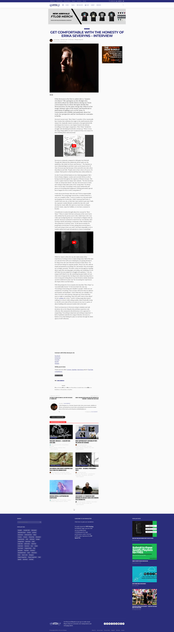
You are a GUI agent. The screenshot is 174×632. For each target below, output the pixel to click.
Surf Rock (25, 559)
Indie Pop (60, 447)
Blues (35, 534)
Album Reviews (84, 465)
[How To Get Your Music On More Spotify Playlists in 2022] (144, 529)
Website (57, 363)
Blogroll (73, 1)
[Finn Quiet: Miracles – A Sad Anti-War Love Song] (61, 432)
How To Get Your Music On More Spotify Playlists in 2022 (142, 538)
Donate (84, 1)
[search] (123, 5)
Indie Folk (55, 447)
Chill (77, 503)
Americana (58, 473)
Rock (93, 447)
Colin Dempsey (56, 39)
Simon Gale (89, 446)
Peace (64, 447)
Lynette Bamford (91, 473)
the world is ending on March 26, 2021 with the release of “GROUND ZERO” (61, 398)
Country (25, 537)
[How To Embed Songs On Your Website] (144, 574)
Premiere (32, 550)
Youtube (57, 359)
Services (99, 5)
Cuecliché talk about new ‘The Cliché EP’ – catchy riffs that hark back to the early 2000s (144, 607)
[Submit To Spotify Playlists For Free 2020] (144, 552)
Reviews (58, 465)
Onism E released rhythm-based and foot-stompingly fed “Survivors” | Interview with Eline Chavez (87, 398)
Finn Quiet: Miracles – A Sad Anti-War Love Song (60, 442)
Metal (36, 546)
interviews (80, 369)
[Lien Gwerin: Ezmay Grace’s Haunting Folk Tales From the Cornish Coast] (61, 459)
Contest (19, 537)
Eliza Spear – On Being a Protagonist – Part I (86, 469)
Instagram (57, 358)
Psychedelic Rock (22, 552)
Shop (87, 5)
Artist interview (28, 534)
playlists (74, 369)
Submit (92, 5)
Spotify (57, 361)
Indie (78, 447)
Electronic (38, 537)
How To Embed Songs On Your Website (139, 583)
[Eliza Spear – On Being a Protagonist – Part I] (87, 459)
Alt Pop (28, 532)
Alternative (33, 530)
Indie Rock (86, 447)
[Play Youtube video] (74, 146)
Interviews (86, 28)
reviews (69, 369)
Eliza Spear (79, 475)
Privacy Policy (67, 1)
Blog (73, 5)
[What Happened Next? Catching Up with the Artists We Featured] (87, 432)
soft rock (66, 501)
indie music (27, 543)
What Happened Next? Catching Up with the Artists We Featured (86, 442)
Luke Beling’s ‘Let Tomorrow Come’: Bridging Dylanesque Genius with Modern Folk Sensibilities (86, 498)
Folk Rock (32, 539)
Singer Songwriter (32, 557)
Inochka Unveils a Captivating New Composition (59, 497)
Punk (29, 552)
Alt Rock (34, 532)
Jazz (32, 546)
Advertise (79, 1)
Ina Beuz (69, 500)
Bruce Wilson (94, 501)
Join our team (59, 1)
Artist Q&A (84, 437)
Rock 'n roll (24, 555)
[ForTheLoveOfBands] (55, 623)
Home (67, 5)
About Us (52, 1)
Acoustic (20, 530)
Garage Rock (21, 541)
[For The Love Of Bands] (55, 5)
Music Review (84, 475)
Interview (27, 546)
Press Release (54, 437)
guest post (28, 541)
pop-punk (20, 550)
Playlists (80, 5)
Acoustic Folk (26, 530)
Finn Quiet (52, 446)
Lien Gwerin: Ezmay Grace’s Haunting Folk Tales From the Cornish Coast (61, 469)
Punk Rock (34, 552)
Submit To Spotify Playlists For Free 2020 (140, 561)
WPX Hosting (89, 526)
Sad (90, 503)
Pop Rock (53, 501)
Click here (78, 522)
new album (90, 475)
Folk (52, 447)
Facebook (57, 356)
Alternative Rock (21, 532)
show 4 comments (57, 417)
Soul (39, 557)
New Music (20, 548)
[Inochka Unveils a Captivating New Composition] (61, 487)
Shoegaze (31, 555)
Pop (90, 447)
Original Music (28, 548)
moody (87, 503)
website (61, 298)
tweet (63, 385)
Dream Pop (31, 537)
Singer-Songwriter (79, 39)
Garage (37, 539)
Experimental (21, 539)
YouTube (31, 559)
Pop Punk (26, 550)
